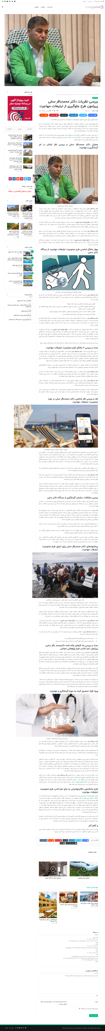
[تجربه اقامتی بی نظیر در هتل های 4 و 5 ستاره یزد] (48, 905)
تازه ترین (29, 129)
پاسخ (97, 942)
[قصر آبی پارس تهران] (27, 267)
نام (97, 996)
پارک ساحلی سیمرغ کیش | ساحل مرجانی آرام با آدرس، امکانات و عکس (15, 167)
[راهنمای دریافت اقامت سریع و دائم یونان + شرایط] (89, 897)
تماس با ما (90, 1)
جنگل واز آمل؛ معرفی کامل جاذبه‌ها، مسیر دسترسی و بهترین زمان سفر (15, 159)
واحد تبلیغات (94, 111)
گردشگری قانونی (80, 782)
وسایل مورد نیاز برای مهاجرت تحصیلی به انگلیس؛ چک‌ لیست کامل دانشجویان (15, 136)
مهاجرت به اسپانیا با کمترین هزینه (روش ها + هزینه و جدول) (15, 151)
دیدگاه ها (10, 129)
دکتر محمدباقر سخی (70, 135)
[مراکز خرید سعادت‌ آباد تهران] (27, 253)
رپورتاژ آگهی (91, 94)
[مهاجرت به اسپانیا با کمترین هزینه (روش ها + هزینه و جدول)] (27, 152)
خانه (96, 94)
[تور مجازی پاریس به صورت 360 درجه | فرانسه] (27, 283)
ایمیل (96, 1002)
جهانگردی (37, 7)
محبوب (19, 129)
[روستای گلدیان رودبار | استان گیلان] (27, 275)
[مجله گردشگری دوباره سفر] (94, 7)
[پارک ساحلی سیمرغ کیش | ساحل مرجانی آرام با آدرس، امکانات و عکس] (27, 167)
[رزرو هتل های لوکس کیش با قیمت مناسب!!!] (68, 897)
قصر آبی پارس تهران (17, 265)
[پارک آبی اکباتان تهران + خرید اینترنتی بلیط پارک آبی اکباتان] (27, 260)
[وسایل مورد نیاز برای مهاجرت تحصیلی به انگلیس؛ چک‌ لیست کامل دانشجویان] (27, 137)
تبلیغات (84, 1)
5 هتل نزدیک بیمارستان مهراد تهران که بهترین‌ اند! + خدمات (13, 214)
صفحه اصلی (49, 7)
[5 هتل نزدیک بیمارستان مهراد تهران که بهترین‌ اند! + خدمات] (27, 145)
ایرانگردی (43, 7)
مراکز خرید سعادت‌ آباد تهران (15, 252)
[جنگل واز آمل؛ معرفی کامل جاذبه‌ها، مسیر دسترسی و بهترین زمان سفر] (27, 160)
